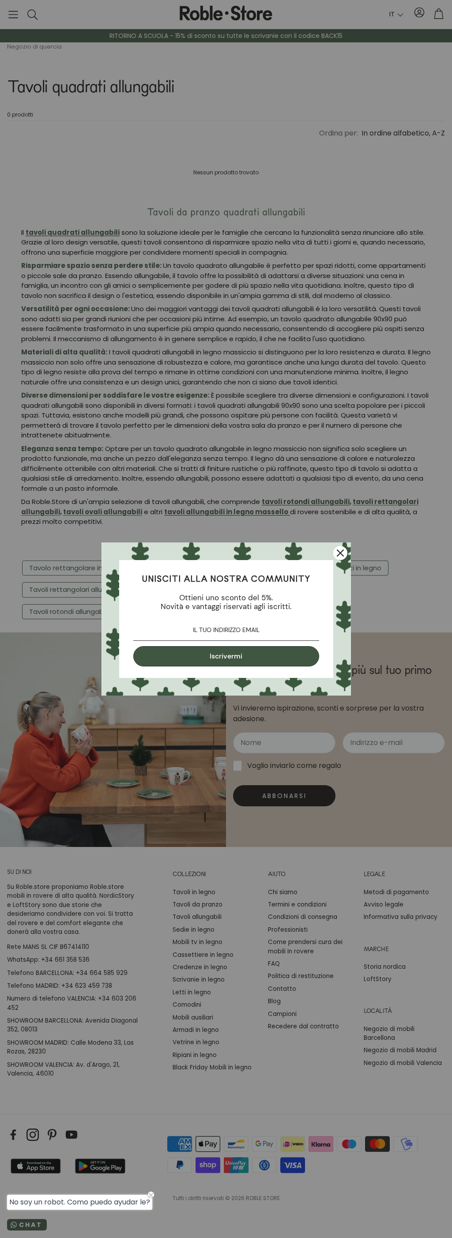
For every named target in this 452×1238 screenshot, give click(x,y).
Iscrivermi (226, 656)
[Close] (340, 553)
